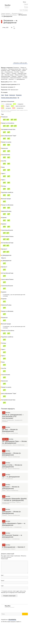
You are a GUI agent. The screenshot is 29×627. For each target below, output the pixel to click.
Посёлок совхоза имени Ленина (9, 14)
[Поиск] (25, 614)
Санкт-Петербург (24, 10)
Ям (18, 97)
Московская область (17, 13)
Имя (2, 575)
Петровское (19, 95)
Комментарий (4, 558)
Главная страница (5, 13)
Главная (26, 4)
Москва (26, 7)
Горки (2, 95)
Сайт (2, 585)
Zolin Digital (12, 619)
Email (2, 580)
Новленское (12, 95)
